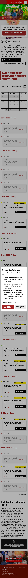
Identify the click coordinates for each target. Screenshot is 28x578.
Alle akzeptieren (8, 306)
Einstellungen (20, 306)
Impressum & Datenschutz (10, 302)
